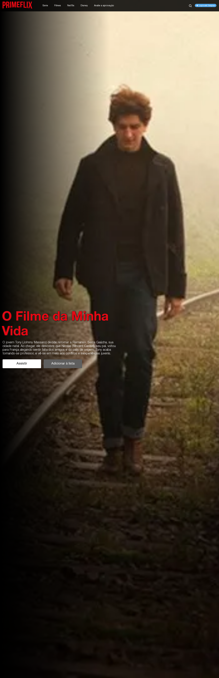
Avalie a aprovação (104, 6)
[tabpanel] (109, 339)
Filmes (57, 6)
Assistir (22, 363)
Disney (84, 6)
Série (45, 6)
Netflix (70, 6)
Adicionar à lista (63, 363)
